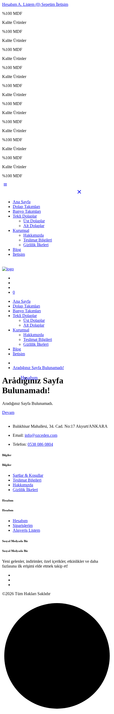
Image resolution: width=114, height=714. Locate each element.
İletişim (19, 254)
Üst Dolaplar (34, 221)
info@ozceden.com (41, 435)
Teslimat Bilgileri (37, 240)
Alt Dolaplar (33, 225)
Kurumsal (21, 230)
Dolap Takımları (26, 206)
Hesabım (29, 377)
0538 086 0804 (40, 444)
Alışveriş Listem (26, 530)
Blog (17, 249)
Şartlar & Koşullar (28, 475)
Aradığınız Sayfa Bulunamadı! (38, 367)
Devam (8, 412)
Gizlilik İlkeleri (36, 245)
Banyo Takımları (27, 211)
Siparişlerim (23, 525)
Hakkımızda (33, 235)
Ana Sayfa (21, 202)
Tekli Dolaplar (25, 216)
